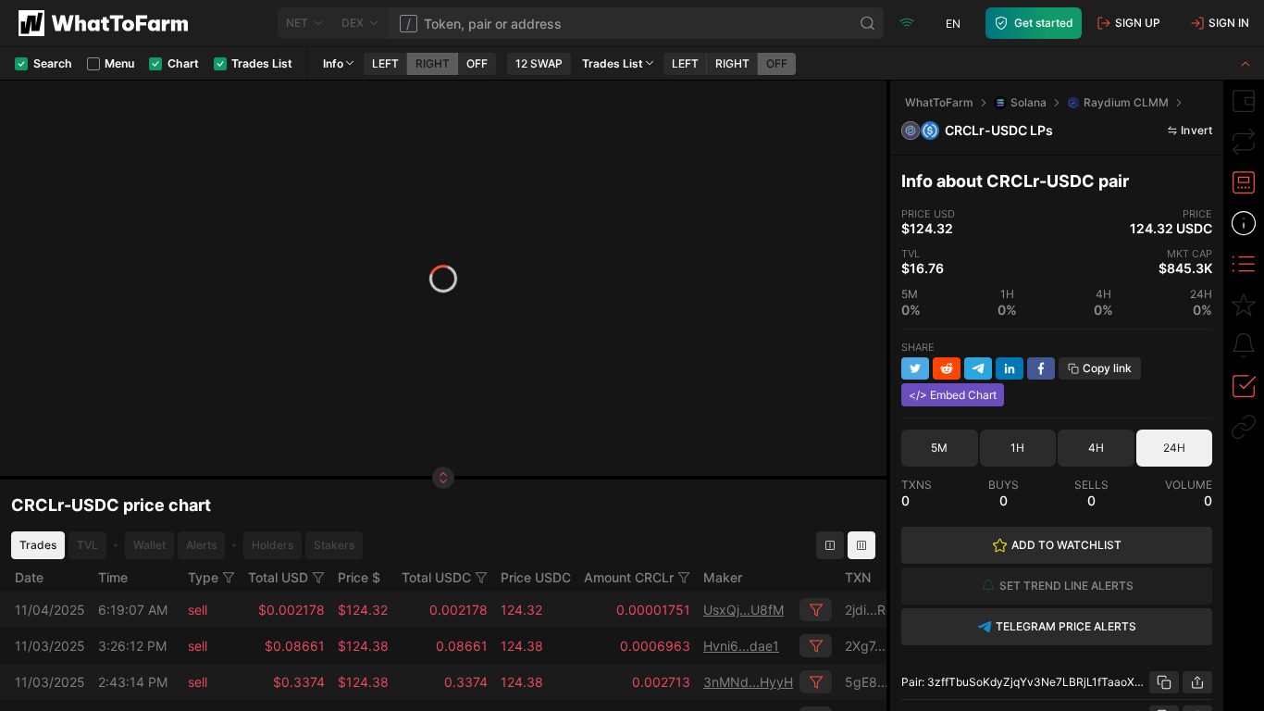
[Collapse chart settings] (1245, 63)
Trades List (612, 63)
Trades (37, 545)
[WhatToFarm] (109, 23)
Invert (1196, 130)
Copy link (1107, 368)
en (953, 24)
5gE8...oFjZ (879, 682)
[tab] (1243, 101)
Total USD (278, 577)
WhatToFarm (939, 102)
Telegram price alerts (1066, 626)
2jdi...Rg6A (878, 609)
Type (203, 577)
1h (1017, 448)
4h (1096, 448)
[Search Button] (868, 23)
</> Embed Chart (953, 395)
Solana (1028, 102)
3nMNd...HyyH (748, 682)
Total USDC (436, 577)
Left (385, 63)
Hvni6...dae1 (741, 646)
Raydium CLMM (1126, 102)
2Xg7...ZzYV (881, 646)
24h (1174, 448)
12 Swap (539, 63)
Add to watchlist (1066, 545)
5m (939, 448)
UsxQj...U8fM (743, 609)
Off (477, 63)
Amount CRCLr (629, 577)
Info (333, 63)
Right (432, 63)
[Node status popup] (907, 23)
